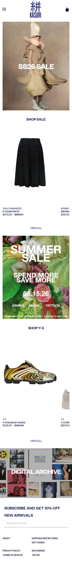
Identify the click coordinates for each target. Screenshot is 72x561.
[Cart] (67, 10)
